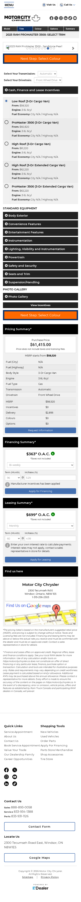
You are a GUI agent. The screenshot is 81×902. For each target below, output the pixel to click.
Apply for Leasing (40, 559)
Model (7, 29)
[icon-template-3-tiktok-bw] (70, 19)
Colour (38, 29)
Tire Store (46, 759)
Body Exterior (18, 215)
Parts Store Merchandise (56, 750)
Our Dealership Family (19, 754)
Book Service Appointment (22, 745)
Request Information (40, 430)
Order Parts (48, 740)
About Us (10, 736)
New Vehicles (49, 731)
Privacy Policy (50, 877)
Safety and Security (22, 266)
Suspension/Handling (24, 282)
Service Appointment (18, 731)
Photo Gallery (18, 296)
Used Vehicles (49, 736)
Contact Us (11, 740)
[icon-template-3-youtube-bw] (75, 19)
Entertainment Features (25, 232)
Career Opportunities (18, 759)
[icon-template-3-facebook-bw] (51, 19)
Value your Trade (15, 750)
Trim (21, 29)
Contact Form (40, 826)
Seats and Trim (19, 274)
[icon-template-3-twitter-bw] (56, 19)
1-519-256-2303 (40, 597)
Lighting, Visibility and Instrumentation (36, 249)
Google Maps (39, 858)
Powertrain (16, 257)
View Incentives (40, 305)
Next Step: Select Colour (40, 59)
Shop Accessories (51, 754)
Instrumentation (20, 240)
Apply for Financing (40, 491)
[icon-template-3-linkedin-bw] (66, 19)
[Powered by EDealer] (40, 887)
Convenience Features (24, 224)
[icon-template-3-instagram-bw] (61, 19)
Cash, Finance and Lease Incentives (34, 90)
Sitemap (27, 877)
